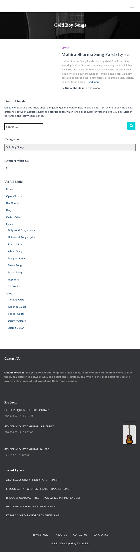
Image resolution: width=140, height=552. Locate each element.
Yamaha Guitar (16, 299)
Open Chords (14, 196)
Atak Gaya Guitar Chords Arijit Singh (32, 479)
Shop (9, 293)
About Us (61, 535)
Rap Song (14, 279)
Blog (8, 210)
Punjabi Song (15, 244)
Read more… (94, 81)
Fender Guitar (16, 313)
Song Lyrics (101, 535)
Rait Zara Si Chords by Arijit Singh (30, 506)
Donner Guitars (17, 320)
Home (9, 189)
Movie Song (15, 265)
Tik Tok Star (15, 286)
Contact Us (80, 535)
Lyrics (9, 224)
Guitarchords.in (13, 107)
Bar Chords (12, 203)
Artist (65, 48)
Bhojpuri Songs (17, 258)
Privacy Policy (41, 535)
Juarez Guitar (16, 327)
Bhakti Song (15, 272)
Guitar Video (13, 217)
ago (93, 87)
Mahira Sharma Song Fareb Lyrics (95, 54)
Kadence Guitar (17, 306)
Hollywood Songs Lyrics (21, 237)
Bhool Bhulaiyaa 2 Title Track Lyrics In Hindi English (43, 497)
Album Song (15, 251)
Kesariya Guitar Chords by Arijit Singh (33, 515)
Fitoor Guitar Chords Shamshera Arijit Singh (38, 488)
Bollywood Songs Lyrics (21, 230)
